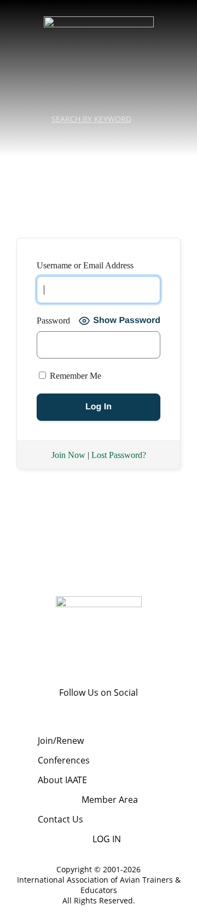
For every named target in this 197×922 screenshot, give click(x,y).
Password (53, 320)
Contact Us (60, 819)
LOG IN (106, 839)
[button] (98, 139)
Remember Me (74, 375)
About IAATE (62, 780)
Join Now (68, 455)
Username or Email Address (85, 265)
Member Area (110, 800)
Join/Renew (61, 741)
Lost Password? (118, 455)
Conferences (64, 760)
